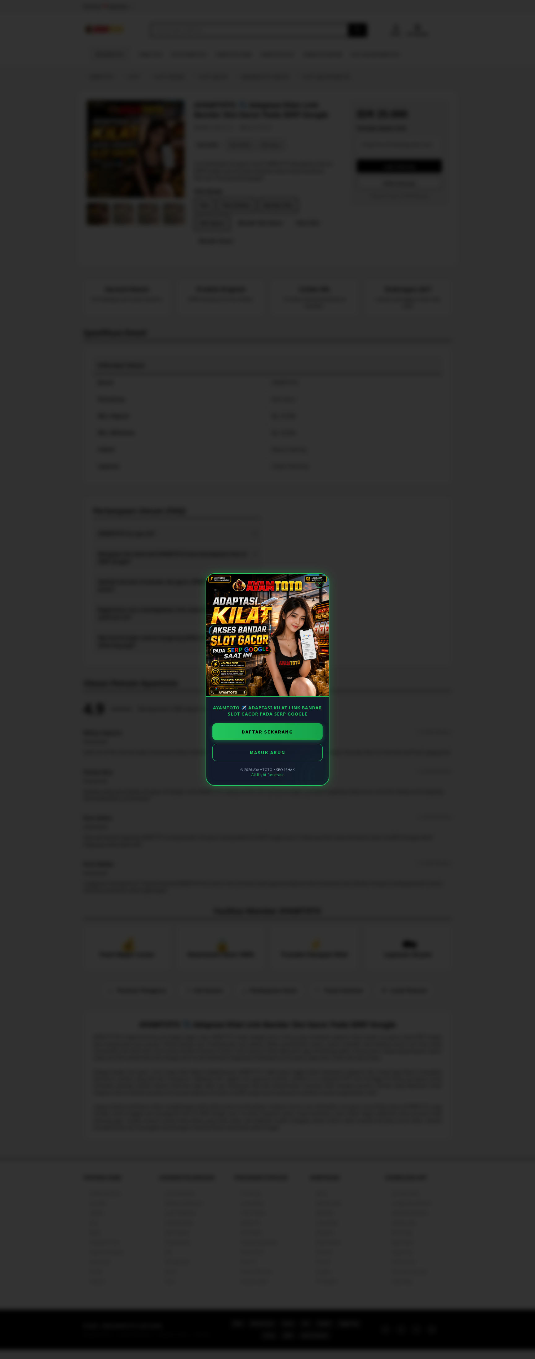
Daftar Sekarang (267, 732)
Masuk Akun (267, 752)
